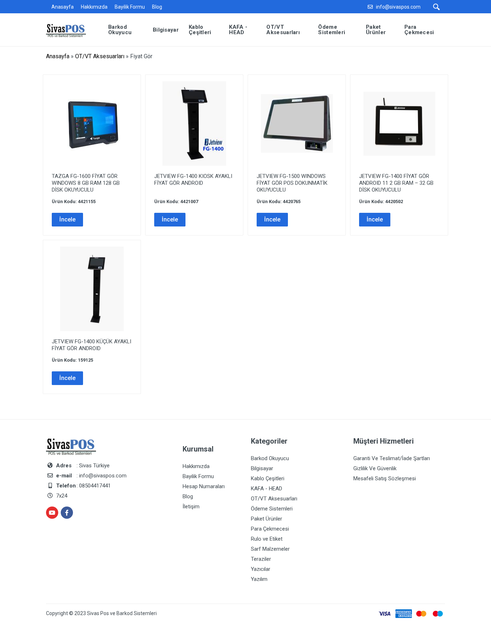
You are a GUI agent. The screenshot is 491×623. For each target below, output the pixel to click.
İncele (67, 219)
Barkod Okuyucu (270, 458)
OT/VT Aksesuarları (99, 56)
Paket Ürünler (266, 519)
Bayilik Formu (130, 7)
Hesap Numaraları (204, 486)
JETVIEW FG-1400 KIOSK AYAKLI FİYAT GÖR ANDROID (193, 179)
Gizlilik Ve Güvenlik (374, 468)
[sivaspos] (71, 29)
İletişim (191, 506)
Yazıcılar (260, 569)
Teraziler (261, 559)
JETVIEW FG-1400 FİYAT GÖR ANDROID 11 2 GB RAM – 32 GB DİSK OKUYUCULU (396, 183)
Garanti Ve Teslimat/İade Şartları (391, 458)
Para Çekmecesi (270, 529)
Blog (157, 7)
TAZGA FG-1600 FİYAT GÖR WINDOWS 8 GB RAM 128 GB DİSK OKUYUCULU (86, 183)
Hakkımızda (94, 7)
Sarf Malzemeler (270, 549)
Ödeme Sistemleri (272, 508)
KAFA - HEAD (266, 488)
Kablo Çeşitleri (267, 478)
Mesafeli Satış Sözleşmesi (384, 478)
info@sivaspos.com (398, 7)
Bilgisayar (262, 468)
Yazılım (259, 579)
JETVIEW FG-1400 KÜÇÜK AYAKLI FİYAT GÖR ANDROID (91, 345)
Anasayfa (62, 7)
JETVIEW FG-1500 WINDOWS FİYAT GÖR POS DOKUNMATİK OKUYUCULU (292, 183)
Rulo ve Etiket (267, 539)
